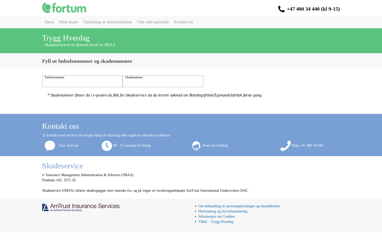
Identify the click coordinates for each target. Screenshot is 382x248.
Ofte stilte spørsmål (153, 22)
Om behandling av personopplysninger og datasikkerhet (239, 206)
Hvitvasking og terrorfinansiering (222, 211)
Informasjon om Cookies (216, 216)
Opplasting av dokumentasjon (107, 22)
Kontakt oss (183, 22)
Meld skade (68, 22)
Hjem (49, 22)
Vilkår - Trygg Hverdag (215, 222)
